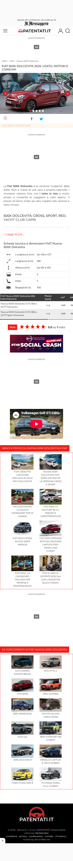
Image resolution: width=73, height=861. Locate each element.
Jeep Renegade (22, 713)
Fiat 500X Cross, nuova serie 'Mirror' (22, 541)
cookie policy (36, 836)
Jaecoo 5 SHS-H (22, 759)
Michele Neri (42, 833)
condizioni (11, 836)
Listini (4, 61)
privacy (23, 836)
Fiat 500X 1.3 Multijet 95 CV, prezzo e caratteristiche (50, 511)
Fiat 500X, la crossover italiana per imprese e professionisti (22, 579)
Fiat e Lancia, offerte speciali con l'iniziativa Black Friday (50, 578)
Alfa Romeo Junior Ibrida (22, 672)
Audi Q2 (22, 736)
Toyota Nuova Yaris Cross (51, 715)
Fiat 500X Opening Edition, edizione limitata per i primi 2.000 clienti (51, 544)
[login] (60, 30)
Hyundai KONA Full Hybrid (51, 784)
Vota (12, 327)
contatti (49, 836)
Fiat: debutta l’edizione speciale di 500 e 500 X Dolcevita (22, 476)
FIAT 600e (22, 693)
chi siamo (60, 836)
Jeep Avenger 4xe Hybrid (50, 738)
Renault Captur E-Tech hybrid (50, 761)
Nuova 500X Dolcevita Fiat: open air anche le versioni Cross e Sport (50, 478)
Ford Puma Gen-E (22, 783)
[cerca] (69, 30)
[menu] (5, 30)
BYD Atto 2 (50, 670)
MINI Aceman (50, 693)
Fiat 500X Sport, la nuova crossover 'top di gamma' (22, 511)
